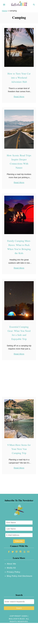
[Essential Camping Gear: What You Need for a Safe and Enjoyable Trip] (19, 300)
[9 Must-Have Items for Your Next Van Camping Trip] (19, 418)
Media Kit (11, 568)
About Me (11, 564)
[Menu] (4, 4)
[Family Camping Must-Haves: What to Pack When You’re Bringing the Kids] (19, 215)
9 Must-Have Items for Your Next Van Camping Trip (19, 449)
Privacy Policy (13, 572)
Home (4, 11)
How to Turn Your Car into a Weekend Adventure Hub (19, 77)
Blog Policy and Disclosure (19, 576)
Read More (19, 96)
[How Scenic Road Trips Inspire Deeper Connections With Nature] (19, 129)
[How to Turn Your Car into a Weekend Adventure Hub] (19, 47)
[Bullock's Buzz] (19, 4)
